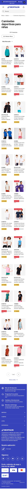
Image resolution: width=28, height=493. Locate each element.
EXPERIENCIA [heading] (4, 425)
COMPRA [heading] (3, 416)
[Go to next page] (18, 374)
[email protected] (15, 482)
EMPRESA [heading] (3, 412)
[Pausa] (24, 2)
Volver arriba (12, 379)
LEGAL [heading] (3, 421)
